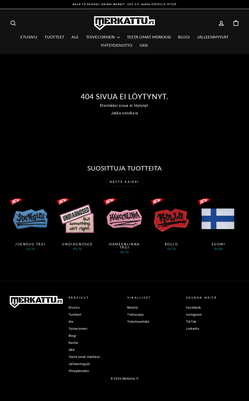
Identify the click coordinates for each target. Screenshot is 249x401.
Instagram (194, 314)
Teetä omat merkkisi (149, 37)
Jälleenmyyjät (212, 37)
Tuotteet (54, 37)
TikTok (191, 321)
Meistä (132, 307)
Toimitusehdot (138, 321)
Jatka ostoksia (124, 113)
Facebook (193, 307)
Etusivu (28, 37)
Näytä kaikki (124, 182)
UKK (144, 45)
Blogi (184, 37)
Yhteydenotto (116, 45)
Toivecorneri (101, 37)
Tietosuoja (135, 314)
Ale (71, 321)
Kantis (74, 343)
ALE (75, 37)
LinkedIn (192, 328)
